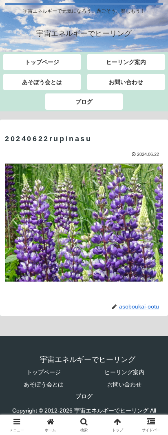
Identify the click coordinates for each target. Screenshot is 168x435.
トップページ (44, 372)
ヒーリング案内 (124, 372)
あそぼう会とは (44, 384)
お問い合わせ (124, 384)
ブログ (84, 396)
